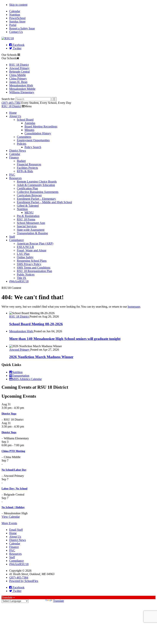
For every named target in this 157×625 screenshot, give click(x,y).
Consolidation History (38, 133)
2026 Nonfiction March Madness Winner (41, 357)
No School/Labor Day (14, 469)
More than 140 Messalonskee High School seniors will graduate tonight (64, 339)
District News (17, 150)
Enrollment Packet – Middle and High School (44, 202)
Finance (14, 157)
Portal (12, 25)
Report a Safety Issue (22, 28)
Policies (21, 143)
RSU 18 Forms (26, 219)
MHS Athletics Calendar (27, 379)
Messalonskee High (21, 85)
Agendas (30, 123)
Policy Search (33, 147)
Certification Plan (27, 188)
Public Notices (25, 274)
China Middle (17, 75)
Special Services (27, 226)
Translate (58, 600)
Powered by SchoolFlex (23, 581)
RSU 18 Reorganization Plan (34, 271)
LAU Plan (23, 253)
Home (13, 112)
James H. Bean (18, 82)
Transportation (20, 375)
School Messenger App (31, 222)
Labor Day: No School (14, 488)
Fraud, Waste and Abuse (31, 250)
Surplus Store (17, 21)
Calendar (14, 11)
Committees (24, 136)
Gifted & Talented (28, 205)
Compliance (16, 240)
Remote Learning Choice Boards (37, 181)
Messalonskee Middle (22, 88)
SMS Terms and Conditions (33, 267)
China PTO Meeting (13, 451)
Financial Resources (29, 164)
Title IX (21, 278)
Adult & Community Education (36, 185)
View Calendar (11, 516)
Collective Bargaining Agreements (37, 191)
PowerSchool (17, 18)
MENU (29, 212)
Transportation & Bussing (32, 233)
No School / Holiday (13, 507)
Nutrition (14, 14)
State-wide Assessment (30, 229)
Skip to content (18, 4)
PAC (12, 174)
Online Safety (25, 257)
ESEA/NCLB (25, 247)
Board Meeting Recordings (41, 126)
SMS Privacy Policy (29, 264)
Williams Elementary (21, 92)
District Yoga (9, 413)
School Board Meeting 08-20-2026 (36, 324)
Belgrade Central (19, 71)
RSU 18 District (19, 64)
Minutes (29, 130)
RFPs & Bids (25, 171)
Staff (12, 236)
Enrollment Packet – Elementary (36, 198)
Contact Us (16, 31)
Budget (21, 161)
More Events (9, 523)
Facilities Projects (27, 167)
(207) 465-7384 (11, 102)
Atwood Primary (19, 68)
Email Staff (16, 529)
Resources (15, 178)
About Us (15, 116)
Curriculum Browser (29, 195)
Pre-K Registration (28, 216)
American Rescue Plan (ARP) (35, 243)
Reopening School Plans (32, 260)
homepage (134, 306)
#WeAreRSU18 (19, 281)
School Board (25, 119)
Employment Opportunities (33, 140)
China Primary (18, 78)
